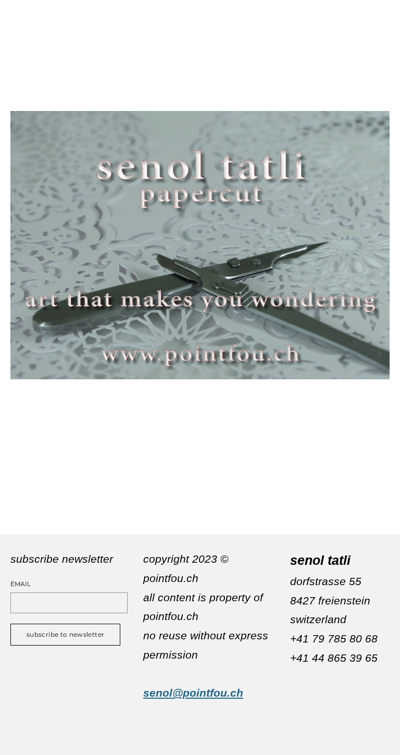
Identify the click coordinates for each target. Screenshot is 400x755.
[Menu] (382, 13)
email (20, 584)
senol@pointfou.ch (193, 693)
